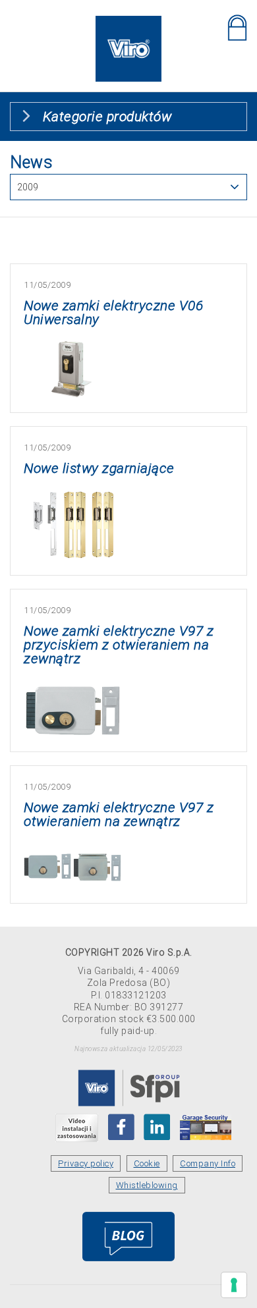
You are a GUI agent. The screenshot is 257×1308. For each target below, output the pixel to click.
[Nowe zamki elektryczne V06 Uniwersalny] (73, 347)
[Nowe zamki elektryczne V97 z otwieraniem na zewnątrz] (73, 849)
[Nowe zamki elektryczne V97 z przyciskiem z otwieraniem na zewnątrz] (73, 686)
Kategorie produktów (107, 116)
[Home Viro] (128, 23)
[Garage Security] (205, 1127)
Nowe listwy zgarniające (99, 468)
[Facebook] (121, 1127)
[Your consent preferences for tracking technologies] (233, 1284)
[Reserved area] (237, 27)
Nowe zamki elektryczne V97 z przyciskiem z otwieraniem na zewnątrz (119, 645)
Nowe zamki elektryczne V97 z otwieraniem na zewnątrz (119, 814)
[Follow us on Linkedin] (157, 1127)
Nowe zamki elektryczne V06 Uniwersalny (113, 312)
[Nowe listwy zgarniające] (73, 496)
